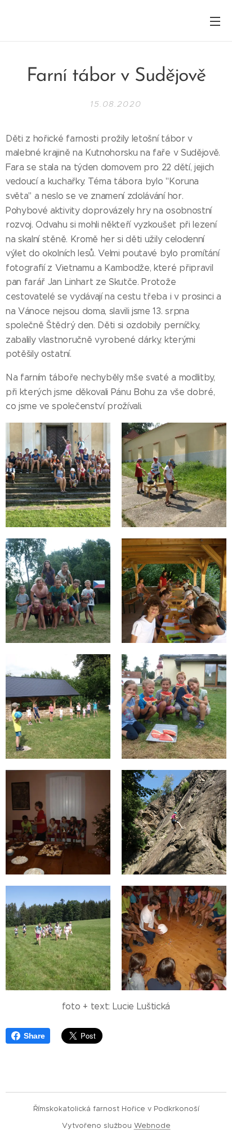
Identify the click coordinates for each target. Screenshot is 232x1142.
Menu (215, 21)
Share (34, 1035)
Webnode (152, 1125)
